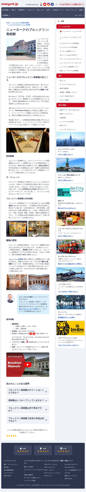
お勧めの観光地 (28, 475)
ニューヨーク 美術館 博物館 (20, 22)
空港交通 (63, 118)
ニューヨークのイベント (68, 129)
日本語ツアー (57, 10)
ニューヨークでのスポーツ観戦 (53, 461)
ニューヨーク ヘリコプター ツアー (70, 38)
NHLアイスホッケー (50, 467)
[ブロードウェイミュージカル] (70, 328)
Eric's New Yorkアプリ (71, 464)
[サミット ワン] (70, 302)
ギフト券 (67, 473)
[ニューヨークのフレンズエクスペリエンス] (70, 219)
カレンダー (78, 15)
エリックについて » (41, 297)
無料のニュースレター (71, 476)
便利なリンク (69, 461)
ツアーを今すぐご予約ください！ (68, 291)
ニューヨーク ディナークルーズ (70, 63)
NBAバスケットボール (50, 464)
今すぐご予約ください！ (65, 154)
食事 (80, 10)
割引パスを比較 (28, 467)
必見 (47, 10)
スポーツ (30, 10)
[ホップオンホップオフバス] (70, 247)
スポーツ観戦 (64, 100)
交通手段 (21, 10)
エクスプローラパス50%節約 (69, 43)
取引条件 (6, 467)
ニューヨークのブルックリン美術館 (19, 25)
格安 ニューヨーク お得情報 (69, 71)
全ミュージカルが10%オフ (69, 55)
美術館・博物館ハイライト (69, 92)
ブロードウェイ (70, 10)
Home (8, 22)
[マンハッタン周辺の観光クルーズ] (70, 165)
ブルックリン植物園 (16, 259)
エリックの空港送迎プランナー (73, 470)
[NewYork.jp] (9, 4)
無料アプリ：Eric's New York (69, 110)
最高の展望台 (64, 88)
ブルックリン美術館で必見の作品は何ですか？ (26, 419)
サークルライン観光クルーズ (32, 478)
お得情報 (5, 15)
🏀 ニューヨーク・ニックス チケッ (71, 32)
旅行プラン (63, 125)
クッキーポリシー (9, 473)
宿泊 (13, 10)
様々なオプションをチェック (67, 208)
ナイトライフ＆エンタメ (68, 84)
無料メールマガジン (66, 114)
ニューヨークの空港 (29, 480)
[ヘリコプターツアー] (70, 274)
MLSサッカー (48, 476)
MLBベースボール (49, 470)
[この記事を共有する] (47, 29)
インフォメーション (10, 461)
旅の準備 (5, 10)
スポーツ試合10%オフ (67, 96)
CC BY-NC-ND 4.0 (64, 485)
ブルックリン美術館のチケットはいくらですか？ (26, 391)
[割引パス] (70, 191)
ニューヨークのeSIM (67, 122)
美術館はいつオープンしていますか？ (26, 400)
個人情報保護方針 (9, 470)
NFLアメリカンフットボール (52, 473)
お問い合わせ (7, 476)
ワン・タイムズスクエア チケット (71, 59)
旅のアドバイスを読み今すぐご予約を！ (70, 264)
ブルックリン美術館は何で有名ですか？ (25, 409)
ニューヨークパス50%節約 (69, 47)
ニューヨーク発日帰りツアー (69, 67)
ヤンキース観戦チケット (68, 51)
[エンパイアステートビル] (70, 139)
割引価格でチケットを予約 (66, 317)
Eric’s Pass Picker (70, 467)
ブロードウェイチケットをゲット (68, 345)
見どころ (40, 10)
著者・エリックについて (11, 464)
